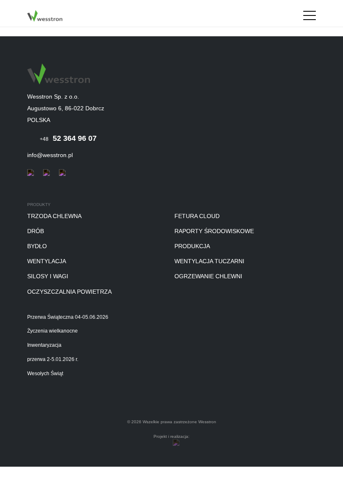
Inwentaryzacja (44, 345)
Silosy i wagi (47, 276)
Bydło (37, 246)
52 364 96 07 (68, 138)
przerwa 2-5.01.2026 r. (52, 359)
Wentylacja (46, 261)
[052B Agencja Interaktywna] (176, 443)
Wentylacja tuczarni (209, 261)
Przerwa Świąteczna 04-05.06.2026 (67, 317)
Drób (35, 231)
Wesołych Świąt (45, 373)
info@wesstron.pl (50, 155)
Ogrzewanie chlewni (208, 276)
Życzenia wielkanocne (52, 331)
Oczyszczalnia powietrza (69, 291)
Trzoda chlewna (54, 216)
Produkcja (192, 246)
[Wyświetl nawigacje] (309, 17)
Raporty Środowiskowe (214, 231)
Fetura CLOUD (197, 216)
